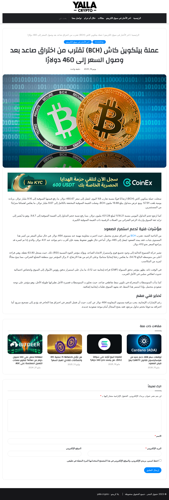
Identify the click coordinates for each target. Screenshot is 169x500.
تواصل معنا (77, 18)
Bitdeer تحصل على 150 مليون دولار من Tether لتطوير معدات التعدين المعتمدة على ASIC (27, 360)
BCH (133, 235)
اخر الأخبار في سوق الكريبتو (118, 18)
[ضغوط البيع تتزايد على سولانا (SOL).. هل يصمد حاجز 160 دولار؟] (104, 344)
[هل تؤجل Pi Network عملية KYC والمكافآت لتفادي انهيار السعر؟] (64, 344)
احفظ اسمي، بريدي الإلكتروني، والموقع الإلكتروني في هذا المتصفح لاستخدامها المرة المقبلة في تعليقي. (113, 460)
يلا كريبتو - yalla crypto (108, 494)
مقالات (101, 18)
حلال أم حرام (90, 18)
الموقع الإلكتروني (73, 448)
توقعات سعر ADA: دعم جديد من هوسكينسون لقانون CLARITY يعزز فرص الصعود (144, 360)
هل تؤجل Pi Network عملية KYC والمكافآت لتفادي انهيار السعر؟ (66, 358)
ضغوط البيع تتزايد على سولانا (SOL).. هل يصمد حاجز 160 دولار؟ (106, 358)
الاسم (158, 436)
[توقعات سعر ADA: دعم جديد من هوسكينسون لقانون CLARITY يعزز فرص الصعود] (144, 344)
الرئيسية (137, 18)
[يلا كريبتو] (84, 6)
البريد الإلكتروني (153, 448)
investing (99, 42)
